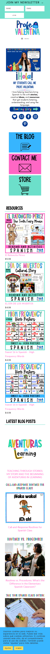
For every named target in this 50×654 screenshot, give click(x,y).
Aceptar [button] (19, 648)
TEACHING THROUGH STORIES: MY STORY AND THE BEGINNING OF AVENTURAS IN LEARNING (25, 474)
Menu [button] (27, 39)
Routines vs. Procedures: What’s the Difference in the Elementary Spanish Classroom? (25, 583)
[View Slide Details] (23, 59)
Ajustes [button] (8, 648)
